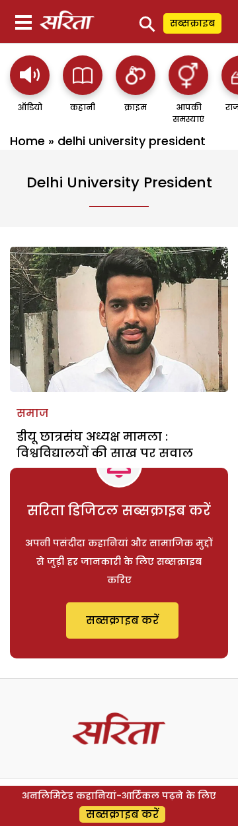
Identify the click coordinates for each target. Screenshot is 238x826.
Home (27, 141)
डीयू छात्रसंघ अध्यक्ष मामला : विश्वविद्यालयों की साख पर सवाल (105, 444)
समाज (32, 413)
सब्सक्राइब (192, 23)
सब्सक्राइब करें (122, 620)
